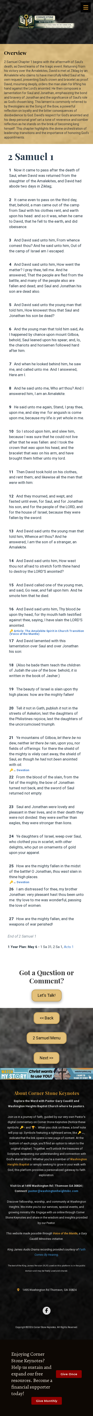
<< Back (46, 1018)
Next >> (46, 1057)
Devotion (23, 770)
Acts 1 (69, 947)
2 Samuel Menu (46, 1038)
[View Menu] (86, 7)
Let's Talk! (47, 995)
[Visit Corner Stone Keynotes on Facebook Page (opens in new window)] (47, 1311)
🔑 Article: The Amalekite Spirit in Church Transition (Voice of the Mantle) (46, 632)
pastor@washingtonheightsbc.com (53, 1191)
